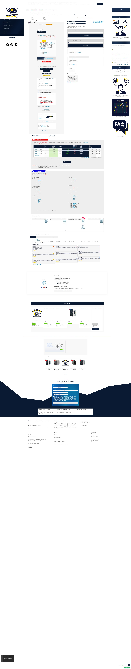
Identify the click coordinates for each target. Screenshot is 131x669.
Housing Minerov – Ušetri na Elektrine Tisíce (95, 218)
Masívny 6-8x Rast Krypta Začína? (121, 116)
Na (30, 447)
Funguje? (59, 441)
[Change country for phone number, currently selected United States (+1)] (69, 42)
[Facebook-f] (41, 287)
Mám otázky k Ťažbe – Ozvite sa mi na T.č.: (74, 40)
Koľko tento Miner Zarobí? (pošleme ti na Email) (75, 30)
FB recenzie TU (36, 239)
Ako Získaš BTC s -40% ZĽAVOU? (8, 27)
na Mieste (45, 124)
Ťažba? (73, 59)
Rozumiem (99, 3)
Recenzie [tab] (32, 237)
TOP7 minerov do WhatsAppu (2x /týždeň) (47, 68)
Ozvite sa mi (86, 45)
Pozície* (49, 75)
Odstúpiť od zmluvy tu (31, 442)
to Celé (56, 441)
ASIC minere (41, 10)
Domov (28, 10)
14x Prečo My (93, 433)
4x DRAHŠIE (48, 106)
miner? (57, 442)
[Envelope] (44, 287)
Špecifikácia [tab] (38, 237)
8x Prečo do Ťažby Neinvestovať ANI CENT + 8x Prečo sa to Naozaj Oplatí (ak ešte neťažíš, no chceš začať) (76, 219)
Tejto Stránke (92, 5)
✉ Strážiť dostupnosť (42, 31)
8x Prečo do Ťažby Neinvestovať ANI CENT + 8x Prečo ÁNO (120, 72)
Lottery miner (52, 43)
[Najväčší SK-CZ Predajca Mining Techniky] (12, 9)
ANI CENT (47, 121)
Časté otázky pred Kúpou (120, 136)
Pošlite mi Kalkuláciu (86, 35)
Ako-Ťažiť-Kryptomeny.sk (84, 421)
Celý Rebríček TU (67, 161)
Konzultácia (42, 35)
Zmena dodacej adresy (31, 448)
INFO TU (41, 96)
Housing (40, 117)
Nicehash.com (86, 142)
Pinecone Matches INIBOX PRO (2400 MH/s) (57, 369)
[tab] (58, 291)
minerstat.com (86, 157)
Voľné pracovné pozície (94, 436)
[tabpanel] (66, 253)
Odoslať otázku (66, 403)
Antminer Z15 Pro (37, 149)
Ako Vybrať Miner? (46, 71)
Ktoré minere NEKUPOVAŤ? (7, 24)
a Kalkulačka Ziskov (95, 439)
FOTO (42, 125)
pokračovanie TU (43, 48)
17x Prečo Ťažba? (6, 22)
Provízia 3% (44, 130)
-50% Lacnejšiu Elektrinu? (49, 58)
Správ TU (38, 240)
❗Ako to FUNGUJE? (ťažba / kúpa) (8, 25)
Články (92, 441)
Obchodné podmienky (31, 438)
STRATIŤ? (49, 65)
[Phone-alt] (43, 287)
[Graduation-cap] (46, 287)
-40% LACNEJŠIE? (51, 37)
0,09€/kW (74, 147)
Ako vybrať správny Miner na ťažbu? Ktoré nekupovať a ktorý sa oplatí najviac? (121, 96)
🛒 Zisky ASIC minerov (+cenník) (8, 19)
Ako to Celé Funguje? (47, 73)
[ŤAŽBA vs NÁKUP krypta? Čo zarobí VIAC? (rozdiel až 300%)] (120, 36)
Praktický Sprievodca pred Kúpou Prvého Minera (39, 218)
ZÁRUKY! (45, 53)
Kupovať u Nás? (44, 128)
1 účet (52, 78)
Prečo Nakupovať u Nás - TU (123, 64)
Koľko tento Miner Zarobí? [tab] (47, 237)
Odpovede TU (74, 64)
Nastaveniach (67, 4)
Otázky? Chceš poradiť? (36, 135)
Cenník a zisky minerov (11, 37)
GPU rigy (55, 434)
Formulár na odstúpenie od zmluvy (33, 443)
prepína (46, 83)
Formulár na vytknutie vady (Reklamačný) (34, 440)
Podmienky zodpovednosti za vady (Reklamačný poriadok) (37, 439)
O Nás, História (43, 126)
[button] (85, 15)
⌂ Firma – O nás (6, 31)
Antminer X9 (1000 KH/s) (48, 368)
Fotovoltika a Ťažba (6, 28)
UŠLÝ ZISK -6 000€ (46, 109)
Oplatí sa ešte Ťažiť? (57, 440)
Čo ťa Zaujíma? (55, 386)
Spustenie (45, 78)
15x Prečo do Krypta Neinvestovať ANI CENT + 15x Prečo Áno (57, 219)
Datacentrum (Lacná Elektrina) (7, 21)
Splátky (41, 118)
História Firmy (93, 432)
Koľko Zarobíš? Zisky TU (46, 61)
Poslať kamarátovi (52, 135)
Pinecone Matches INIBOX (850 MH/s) (74, 369)
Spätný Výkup (79, 52)
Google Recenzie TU (38, 264)
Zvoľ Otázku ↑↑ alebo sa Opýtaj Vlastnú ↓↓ (57, 389)
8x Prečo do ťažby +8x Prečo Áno (61, 444)
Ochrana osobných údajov (32, 436)
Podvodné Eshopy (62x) (94, 440)
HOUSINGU (117, 55)
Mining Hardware (34, 10)
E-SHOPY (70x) (46, 52)
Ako (54, 441)
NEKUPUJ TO (125, 58)
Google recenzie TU (36, 241)
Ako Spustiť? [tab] (53, 237)
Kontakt (92, 435)
